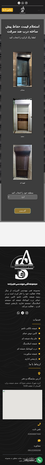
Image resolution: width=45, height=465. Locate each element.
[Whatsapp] (18, 313)
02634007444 (34, 434)
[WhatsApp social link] (22, 3)
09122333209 (34, 450)
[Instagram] (27, 313)
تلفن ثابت (36, 429)
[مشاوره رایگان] (39, 460)
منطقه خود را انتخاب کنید (22, 193)
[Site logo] (22, 10)
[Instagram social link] (26, 3)
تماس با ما (7, 10)
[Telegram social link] (19, 3)
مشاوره (37, 446)
